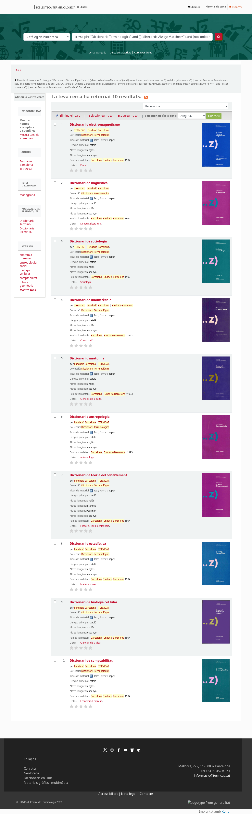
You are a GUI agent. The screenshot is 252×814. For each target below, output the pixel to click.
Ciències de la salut (90, 399)
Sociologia (86, 282)
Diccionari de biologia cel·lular (93, 602)
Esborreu (237, 7)
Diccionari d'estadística (88, 543)
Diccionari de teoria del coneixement (98, 475)
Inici (18, 70)
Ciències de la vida (90, 643)
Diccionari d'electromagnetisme (95, 124)
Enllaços (30, 759)
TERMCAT (26, 169)
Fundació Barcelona (26, 163)
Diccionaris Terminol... (27, 222)
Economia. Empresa (91, 701)
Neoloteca (31, 773)
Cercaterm (32, 768)
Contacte (146, 794)
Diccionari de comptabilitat (91, 660)
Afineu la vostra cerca (29, 97)
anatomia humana (26, 256)
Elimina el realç (69, 116)
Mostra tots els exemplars (29, 136)
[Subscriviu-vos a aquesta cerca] (146, 97)
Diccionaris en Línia (38, 778)
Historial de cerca (216, 6)
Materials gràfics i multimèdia (46, 782)
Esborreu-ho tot (128, 116)
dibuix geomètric (26, 284)
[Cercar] (219, 37)
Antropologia (87, 457)
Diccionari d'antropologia (90, 417)
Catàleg (15, 7)
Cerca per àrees (143, 52)
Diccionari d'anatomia (87, 358)
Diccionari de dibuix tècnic (90, 300)
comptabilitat (28, 278)
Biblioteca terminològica (55, 7)
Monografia (27, 195)
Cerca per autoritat (120, 52)
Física (83, 165)
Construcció (86, 340)
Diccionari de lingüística (89, 183)
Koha (225, 811)
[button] (83, 7)
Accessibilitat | (109, 794)
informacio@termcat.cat (212, 775)
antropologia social (28, 264)
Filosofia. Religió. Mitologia (94, 526)
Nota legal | (130, 794)
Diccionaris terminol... (27, 230)
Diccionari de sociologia (88, 241)
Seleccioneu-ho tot (101, 116)
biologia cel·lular (25, 272)
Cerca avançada (97, 52)
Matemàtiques (88, 584)
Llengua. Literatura (90, 223)
